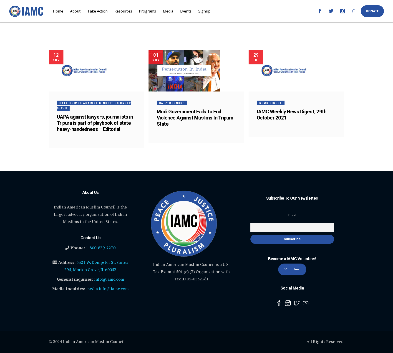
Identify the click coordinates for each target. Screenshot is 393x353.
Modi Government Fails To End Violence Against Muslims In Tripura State (195, 118)
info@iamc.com (109, 279)
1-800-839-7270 (101, 247)
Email (292, 215)
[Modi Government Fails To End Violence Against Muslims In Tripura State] (184, 70)
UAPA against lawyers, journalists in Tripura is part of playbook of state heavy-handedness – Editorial (95, 123)
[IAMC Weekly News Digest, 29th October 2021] (284, 70)
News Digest (270, 103)
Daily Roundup (172, 103)
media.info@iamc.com (107, 288)
